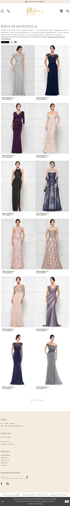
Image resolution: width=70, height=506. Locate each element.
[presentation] (18, 70)
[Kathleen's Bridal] (35, 11)
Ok (67, 501)
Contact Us (5, 460)
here (41, 503)
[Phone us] (8, 11)
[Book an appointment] (61, 11)
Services (4, 462)
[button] (5, 42)
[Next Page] (42, 400)
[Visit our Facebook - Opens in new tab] (1, 484)
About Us (4, 457)
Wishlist (4, 465)
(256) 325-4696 (5, 437)
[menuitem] (8, 11)
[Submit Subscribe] (27, 477)
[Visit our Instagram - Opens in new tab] (7, 483)
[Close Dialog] (2, 501)
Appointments (6, 455)
